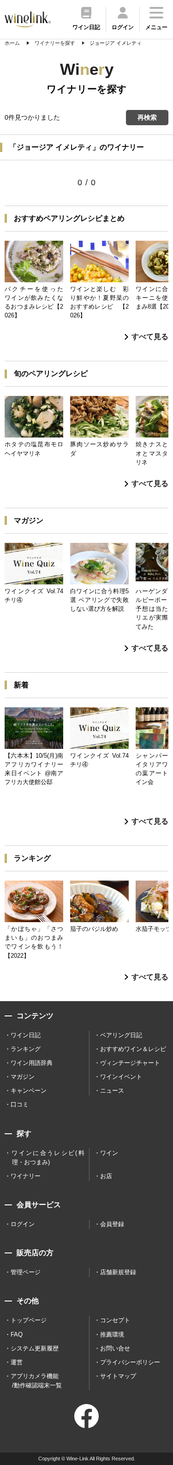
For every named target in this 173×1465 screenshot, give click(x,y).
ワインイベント (121, 1076)
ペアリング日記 (121, 1035)
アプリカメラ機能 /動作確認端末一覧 (36, 1381)
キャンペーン (29, 1090)
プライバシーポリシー (130, 1362)
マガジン (23, 1076)
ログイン (23, 1224)
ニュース (112, 1090)
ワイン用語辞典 (32, 1062)
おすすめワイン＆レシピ (133, 1049)
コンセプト (115, 1320)
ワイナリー (26, 1176)
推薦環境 (112, 1334)
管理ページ (26, 1272)
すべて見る (149, 336)
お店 (106, 1176)
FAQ (17, 1334)
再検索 (147, 117)
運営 (17, 1362)
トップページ (29, 1320)
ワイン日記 (26, 1035)
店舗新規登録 (118, 1272)
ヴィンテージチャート (130, 1062)
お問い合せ (115, 1348)
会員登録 (112, 1224)
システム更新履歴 (35, 1348)
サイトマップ (118, 1376)
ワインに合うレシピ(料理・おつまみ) (48, 1157)
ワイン (109, 1152)
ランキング (26, 1049)
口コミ (20, 1104)
